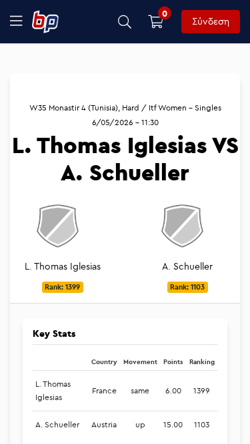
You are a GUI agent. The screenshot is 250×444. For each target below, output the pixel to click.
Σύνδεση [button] (210, 21)
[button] (125, 22)
